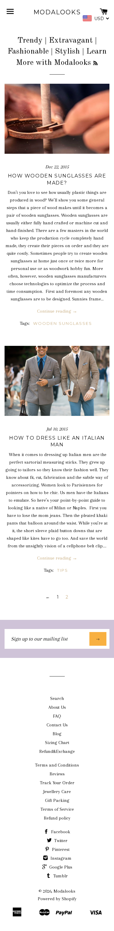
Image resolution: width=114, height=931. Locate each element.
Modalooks (57, 12)
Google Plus (60, 867)
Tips (62, 570)
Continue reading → (57, 311)
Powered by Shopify (57, 898)
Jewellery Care (57, 791)
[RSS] (95, 63)
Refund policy (57, 818)
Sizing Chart (57, 742)
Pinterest (60, 849)
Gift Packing (57, 800)
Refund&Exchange (57, 751)
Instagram (60, 858)
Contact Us (57, 725)
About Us (57, 707)
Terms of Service (57, 809)
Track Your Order (57, 782)
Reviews (57, 774)
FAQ (57, 716)
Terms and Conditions (57, 765)
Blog (57, 733)
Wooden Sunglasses (62, 323)
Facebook (60, 831)
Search (57, 698)
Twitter (60, 840)
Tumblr (60, 876)
